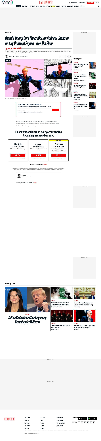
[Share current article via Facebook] (61, 56)
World (42, 423)
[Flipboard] (94, 423)
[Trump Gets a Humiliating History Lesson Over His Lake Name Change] (92, 97)
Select (18, 155)
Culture (43, 425)
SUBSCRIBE (90, 2)
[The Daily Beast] (46, 2)
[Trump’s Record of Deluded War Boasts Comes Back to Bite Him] (92, 78)
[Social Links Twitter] (82, 423)
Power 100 (63, 6)
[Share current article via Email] (67, 56)
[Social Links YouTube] (88, 423)
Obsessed (42, 6)
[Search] (99, 6)
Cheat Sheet (25, 6)
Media (37, 6)
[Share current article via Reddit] (70, 56)
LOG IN (97, 2)
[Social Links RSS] (91, 423)
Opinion (58, 6)
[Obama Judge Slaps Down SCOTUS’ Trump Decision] (92, 89)
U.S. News (76, 6)
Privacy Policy (39, 112)
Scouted (82, 6)
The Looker (32, 6)
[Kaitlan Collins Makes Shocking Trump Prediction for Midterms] (92, 68)
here (35, 182)
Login (45, 164)
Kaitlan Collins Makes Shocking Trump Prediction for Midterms (27, 319)
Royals (48, 6)
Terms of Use (33, 112)
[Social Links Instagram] (85, 423)
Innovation (70, 6)
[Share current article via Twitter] (64, 56)
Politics (53, 6)
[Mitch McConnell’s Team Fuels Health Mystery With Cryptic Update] (92, 108)
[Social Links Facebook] (79, 423)
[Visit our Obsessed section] (12, 2)
